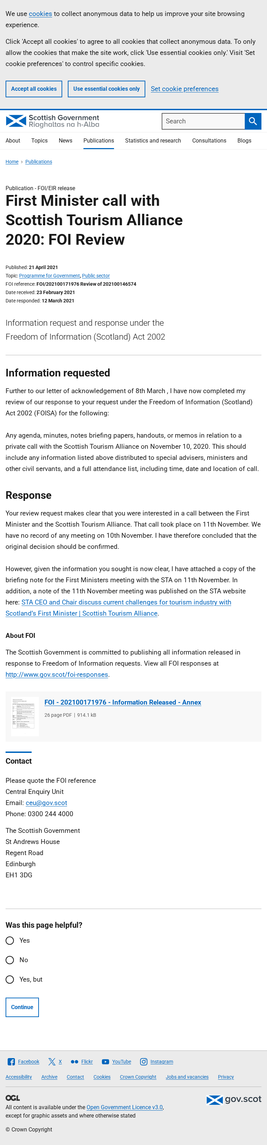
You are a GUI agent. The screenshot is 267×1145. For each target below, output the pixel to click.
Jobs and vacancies (187, 1077)
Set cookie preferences (185, 89)
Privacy (226, 1077)
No (23, 960)
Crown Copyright (138, 1077)
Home (12, 161)
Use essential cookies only (106, 89)
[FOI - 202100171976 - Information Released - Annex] (25, 716)
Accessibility (19, 1077)
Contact (75, 1077)
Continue (22, 1007)
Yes (24, 940)
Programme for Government (49, 275)
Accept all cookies (34, 89)
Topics (39, 140)
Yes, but (30, 979)
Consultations (209, 140)
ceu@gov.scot (46, 803)
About (13, 140)
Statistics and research (153, 140)
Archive (49, 1077)
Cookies (102, 1077)
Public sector (96, 275)
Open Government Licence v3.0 (125, 1107)
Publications (98, 140)
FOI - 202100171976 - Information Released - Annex (122, 702)
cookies (40, 14)
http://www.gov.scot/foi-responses (57, 675)
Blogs (244, 140)
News (65, 140)
